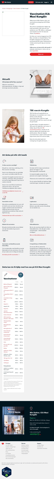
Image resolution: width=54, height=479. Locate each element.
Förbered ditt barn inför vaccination (11, 215)
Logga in (46, 2)
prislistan (37, 33)
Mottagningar (9, 8)
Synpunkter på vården (42, 448)
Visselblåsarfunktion (10, 455)
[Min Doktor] (15, 2)
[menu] (51, 2)
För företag (8, 453)
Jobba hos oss (9, 448)
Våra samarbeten (10, 458)
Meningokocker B (8, 328)
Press (7, 451)
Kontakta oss (40, 446)
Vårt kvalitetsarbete (10, 450)
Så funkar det (39, 2)
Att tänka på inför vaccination (10, 254)
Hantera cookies (25, 445)
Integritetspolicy (25, 446)
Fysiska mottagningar (11, 446)
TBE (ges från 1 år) (8, 358)
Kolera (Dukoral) (7, 314)
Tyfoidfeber (6, 360)
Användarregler (24, 450)
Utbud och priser (25, 451)
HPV (5, 301)
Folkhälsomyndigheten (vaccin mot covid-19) (11, 191)
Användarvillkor (24, 448)
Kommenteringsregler (11, 456)
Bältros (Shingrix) (8, 284)
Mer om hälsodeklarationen (37, 235)
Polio (5, 342)
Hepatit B (6, 308)
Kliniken (4, 8)
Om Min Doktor (9, 445)
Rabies (5, 348)
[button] (31, 2)
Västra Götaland (16, 8)
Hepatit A (6, 304)
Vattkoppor (6, 362)
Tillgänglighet (24, 453)
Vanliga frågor (40, 445)
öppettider (35, 50)
